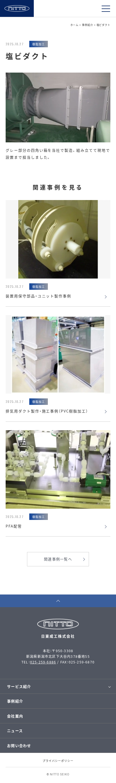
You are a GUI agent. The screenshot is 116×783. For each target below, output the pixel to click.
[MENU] (106, 8)
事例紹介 (15, 701)
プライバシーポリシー (58, 761)
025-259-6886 (43, 661)
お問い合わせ (19, 745)
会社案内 (15, 716)
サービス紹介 (19, 686)
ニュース (15, 730)
